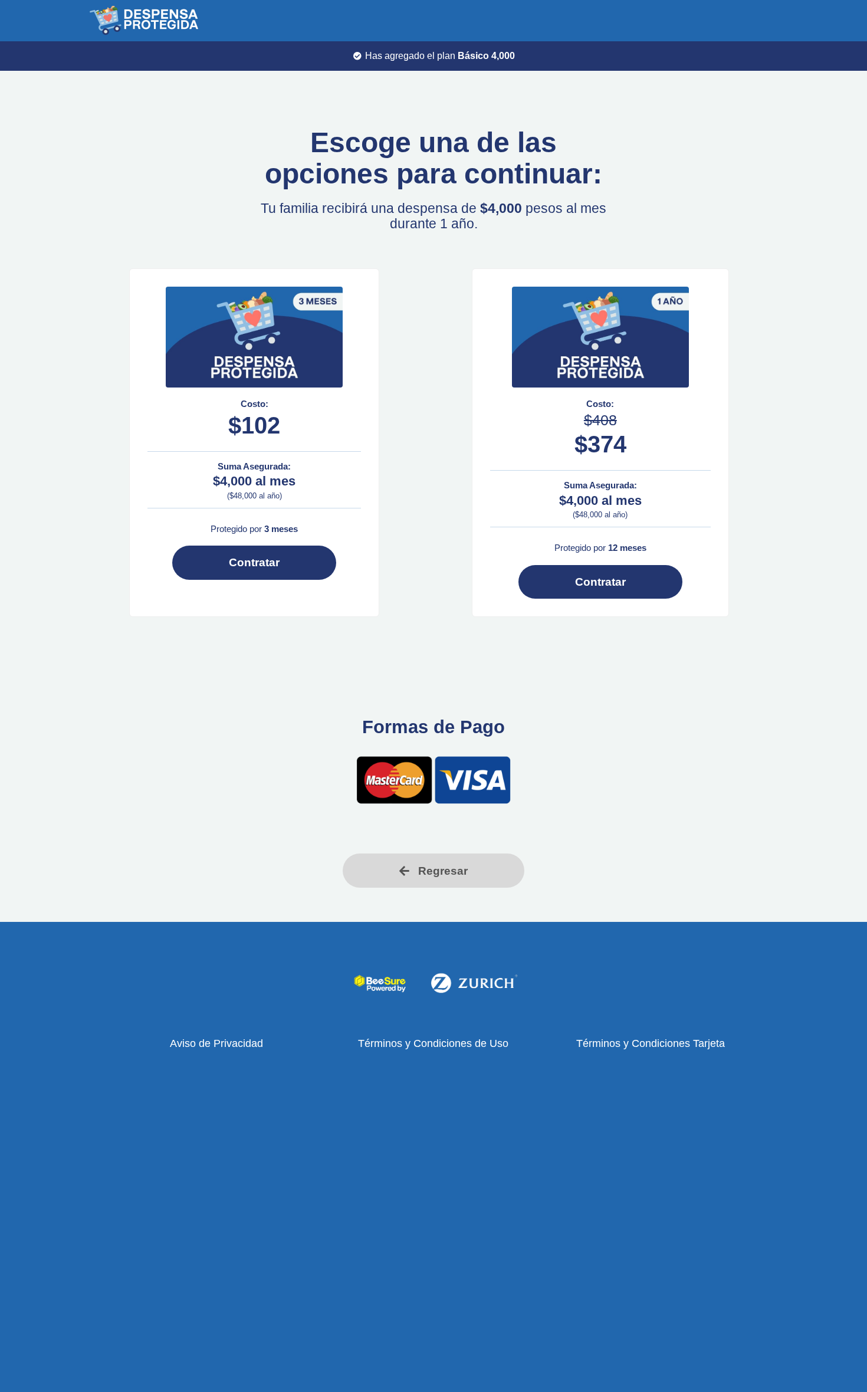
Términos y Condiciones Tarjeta (650, 1043)
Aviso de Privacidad (216, 1043)
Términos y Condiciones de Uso (433, 1043)
